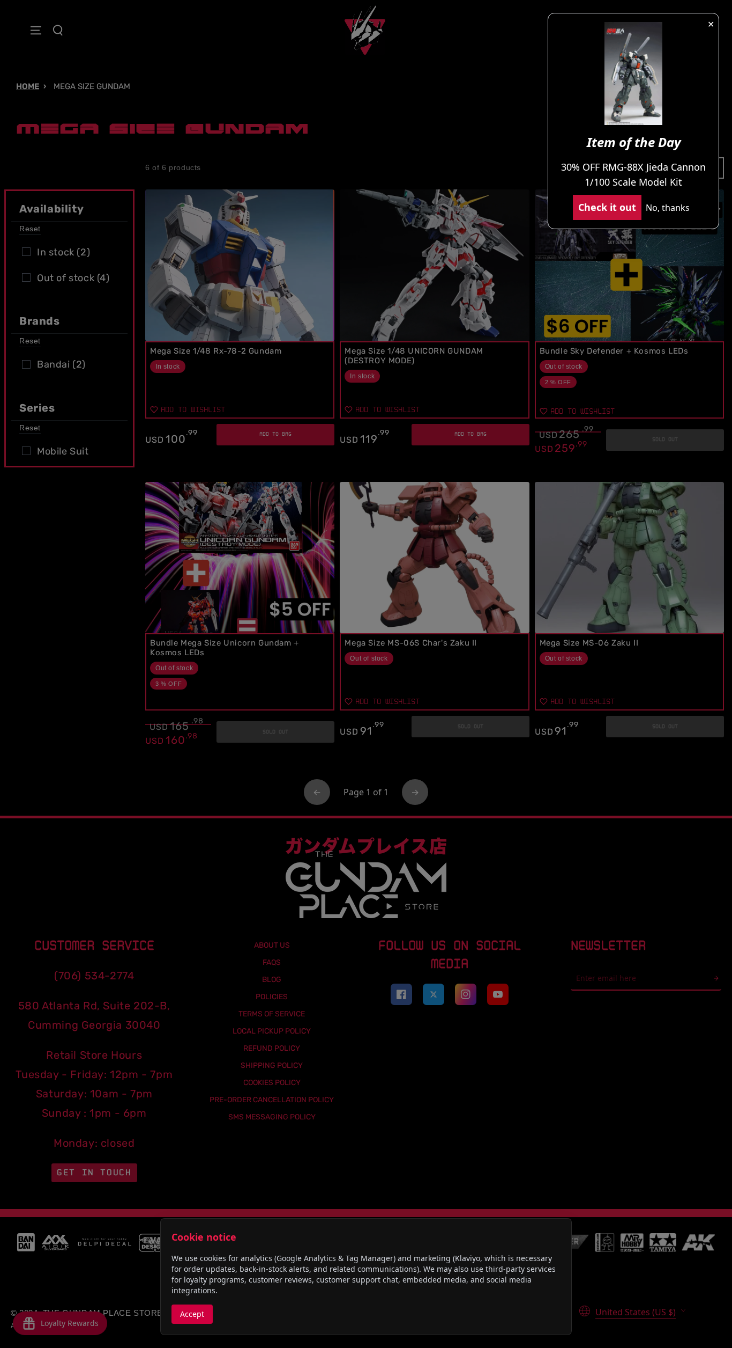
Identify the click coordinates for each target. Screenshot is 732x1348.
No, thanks (668, 208)
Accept (192, 1314)
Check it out (607, 207)
